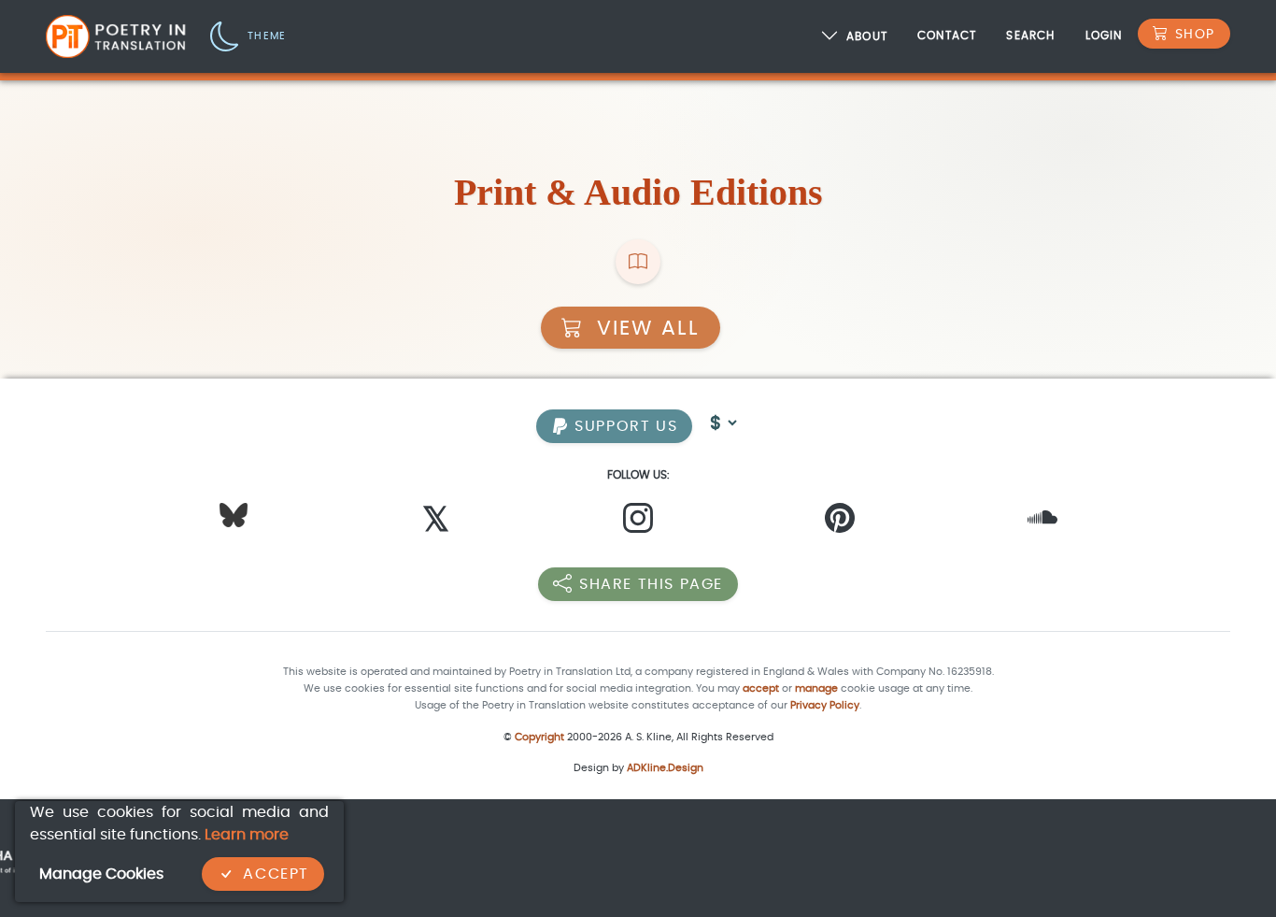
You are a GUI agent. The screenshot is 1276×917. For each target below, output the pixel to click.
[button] (248, 35)
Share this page (651, 584)
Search (1030, 35)
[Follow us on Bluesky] (234, 514)
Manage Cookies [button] (101, 873)
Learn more (247, 834)
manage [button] (816, 688)
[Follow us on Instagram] (638, 523)
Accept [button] (276, 873)
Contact (946, 35)
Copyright (539, 737)
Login (1104, 35)
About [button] (866, 37)
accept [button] (761, 688)
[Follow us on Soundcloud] (1042, 523)
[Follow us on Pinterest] (840, 523)
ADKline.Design (665, 768)
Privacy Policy (824, 705)
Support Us (624, 426)
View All (645, 327)
